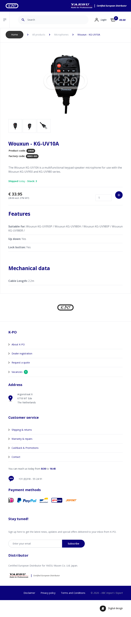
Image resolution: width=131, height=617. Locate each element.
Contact (16, 456)
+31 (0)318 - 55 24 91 (30, 478)
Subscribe (73, 543)
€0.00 (122, 19)
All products (38, 34)
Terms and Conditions (73, 592)
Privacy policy (48, 592)
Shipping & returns (22, 429)
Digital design (115, 608)
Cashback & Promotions (25, 447)
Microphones (61, 34)
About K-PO (18, 344)
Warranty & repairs (22, 438)
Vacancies (19, 372)
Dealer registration (22, 353)
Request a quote (21, 362)
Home (14, 34)
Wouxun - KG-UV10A (88, 34)
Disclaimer (29, 592)
